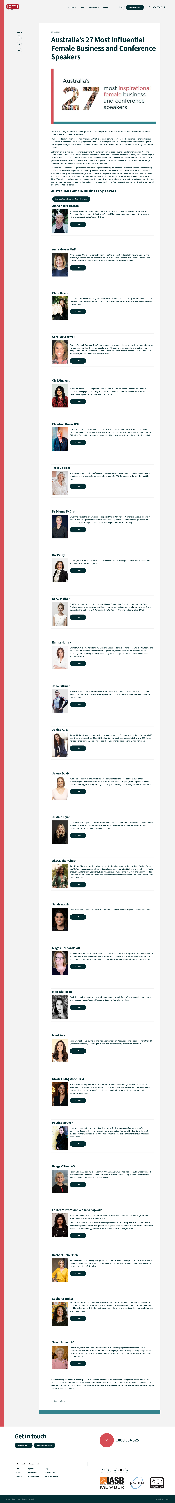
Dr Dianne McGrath (64, 511)
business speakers (129, 170)
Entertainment (33, 1476)
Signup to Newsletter (44, 1445)
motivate (121, 1382)
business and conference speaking (137, 167)
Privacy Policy (50, 1472)
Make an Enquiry (23, 1445)
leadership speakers (91, 170)
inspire (114, 1382)
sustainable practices (101, 182)
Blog (46, 1469)
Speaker (31, 1469)
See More (78, 224)
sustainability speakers (109, 170)
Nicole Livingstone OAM (68, 1079)
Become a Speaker (51, 1476)
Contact (18, 1472)
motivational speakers (71, 170)
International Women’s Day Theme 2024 (131, 131)
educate (133, 1382)
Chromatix (158, 1499)
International (33, 1472)
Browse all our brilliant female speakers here (71, 199)
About (17, 1469)
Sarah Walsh (60, 904)
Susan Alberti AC (63, 1342)
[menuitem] (72, 7)
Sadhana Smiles (63, 1298)
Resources (18, 1476)
